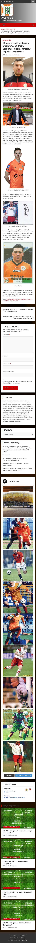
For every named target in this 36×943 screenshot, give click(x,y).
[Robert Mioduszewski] (18, 692)
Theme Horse (20, 938)
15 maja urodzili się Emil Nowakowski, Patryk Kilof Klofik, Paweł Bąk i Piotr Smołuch (17, 317)
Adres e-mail (7, 364)
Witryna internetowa (8, 371)
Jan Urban (9, 299)
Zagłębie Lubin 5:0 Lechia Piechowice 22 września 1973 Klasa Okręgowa (18, 310)
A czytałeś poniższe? (11, 806)
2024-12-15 (6, 835)
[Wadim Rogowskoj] (18, 629)
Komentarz (6, 335)
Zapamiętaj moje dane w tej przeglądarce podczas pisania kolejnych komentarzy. (17, 382)
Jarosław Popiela (17, 299)
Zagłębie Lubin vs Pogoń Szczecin (14, 797)
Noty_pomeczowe (14, 826)
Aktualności (7, 40)
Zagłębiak (7, 18)
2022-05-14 (6, 55)
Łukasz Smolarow (27, 299)
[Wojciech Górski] (18, 597)
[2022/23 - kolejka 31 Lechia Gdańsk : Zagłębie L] (18, 501)
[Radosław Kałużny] (18, 724)
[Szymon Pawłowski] (18, 660)
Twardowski (13, 835)
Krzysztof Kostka (15, 55)
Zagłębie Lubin (14, 300)
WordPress (23, 940)
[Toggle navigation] (3, 25)
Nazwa (5, 356)
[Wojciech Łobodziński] (18, 565)
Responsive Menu (33, 1)
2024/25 (5, 826)
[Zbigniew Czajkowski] (18, 533)
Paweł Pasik (6, 300)
